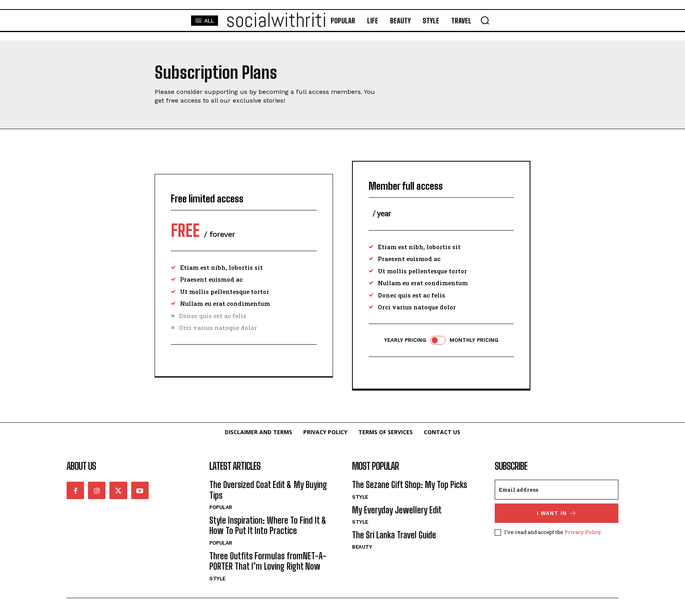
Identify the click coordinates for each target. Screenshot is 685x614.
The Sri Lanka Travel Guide (394, 535)
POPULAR (220, 507)
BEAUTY (362, 547)
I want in (552, 513)
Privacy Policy (582, 532)
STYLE (217, 579)
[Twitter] (118, 490)
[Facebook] (75, 490)
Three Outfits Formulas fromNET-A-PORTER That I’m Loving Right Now (268, 561)
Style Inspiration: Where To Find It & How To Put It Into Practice (268, 525)
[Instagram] (96, 490)
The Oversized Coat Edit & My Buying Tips (268, 489)
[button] (484, 20)
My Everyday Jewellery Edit (397, 510)
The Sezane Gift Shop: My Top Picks (409, 484)
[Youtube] (140, 490)
